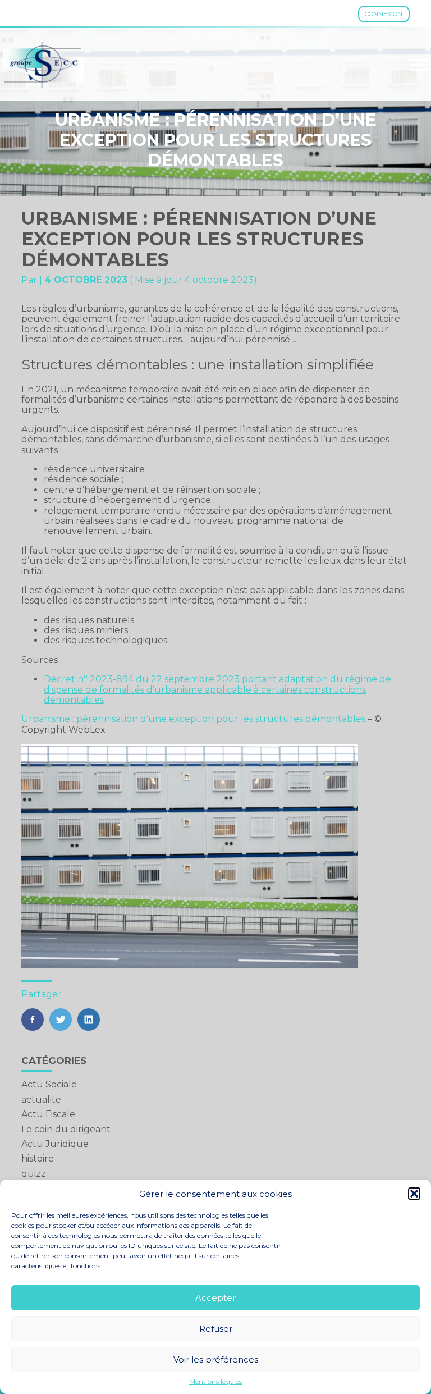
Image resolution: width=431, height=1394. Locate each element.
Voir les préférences (215, 1359)
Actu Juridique (55, 1144)
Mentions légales (215, 1382)
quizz (33, 1173)
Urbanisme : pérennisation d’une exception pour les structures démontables (193, 719)
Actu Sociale (49, 1084)
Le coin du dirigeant (66, 1129)
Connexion (383, 14)
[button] (414, 1193)
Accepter (215, 1297)
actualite (41, 1099)
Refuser (215, 1328)
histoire (37, 1158)
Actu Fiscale (48, 1114)
